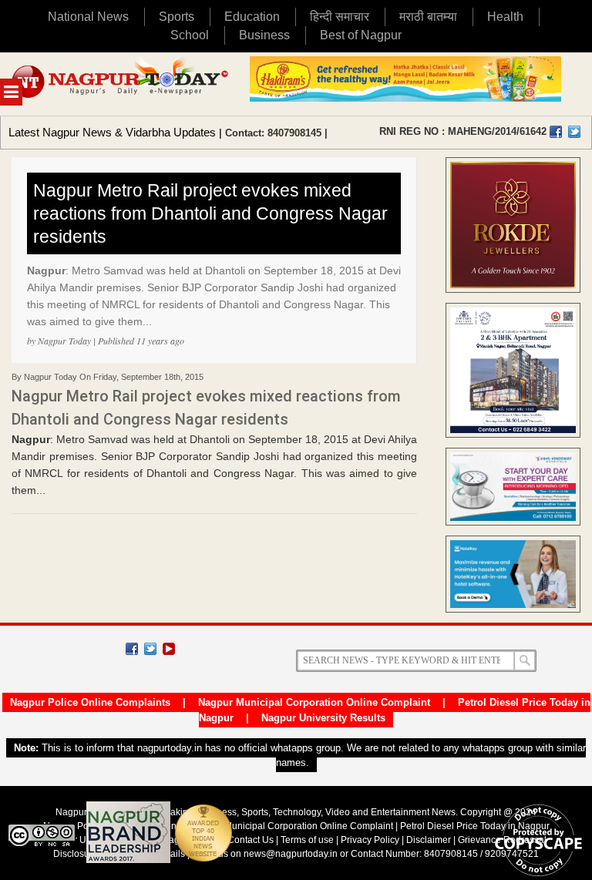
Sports (176, 16)
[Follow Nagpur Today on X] (150, 649)
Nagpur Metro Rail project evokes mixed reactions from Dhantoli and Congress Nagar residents (210, 213)
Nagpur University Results (323, 718)
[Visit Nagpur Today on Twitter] (574, 132)
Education (252, 16)
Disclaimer (429, 840)
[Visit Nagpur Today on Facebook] (556, 132)
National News (88, 16)
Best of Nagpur (361, 35)
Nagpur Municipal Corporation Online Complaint (314, 702)
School (189, 35)
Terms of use (307, 840)
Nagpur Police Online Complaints (90, 702)
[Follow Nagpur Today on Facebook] (132, 649)
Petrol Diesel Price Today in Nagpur (475, 826)
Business (264, 35)
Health (505, 16)
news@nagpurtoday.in (291, 853)
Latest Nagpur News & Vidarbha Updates (112, 132)
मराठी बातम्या (428, 16)
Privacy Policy (370, 840)
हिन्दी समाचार (339, 16)
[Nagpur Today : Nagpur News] (121, 84)
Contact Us (250, 840)
